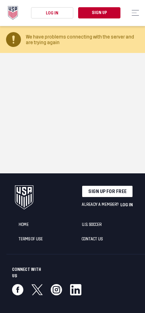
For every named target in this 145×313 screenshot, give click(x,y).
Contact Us (92, 239)
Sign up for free (107, 191)
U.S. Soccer (92, 225)
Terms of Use (31, 239)
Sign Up (99, 13)
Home (24, 225)
